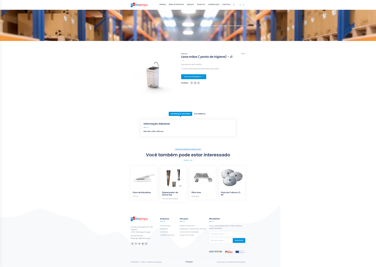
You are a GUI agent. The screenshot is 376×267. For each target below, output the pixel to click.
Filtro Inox (196, 192)
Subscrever (239, 240)
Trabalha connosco (167, 235)
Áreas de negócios (176, 4)
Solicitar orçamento (192, 77)
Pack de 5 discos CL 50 (230, 193)
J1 (182, 61)
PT (240, 5)
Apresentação (165, 226)
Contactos (164, 232)
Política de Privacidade (237, 262)
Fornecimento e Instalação (189, 232)
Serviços (190, 4)
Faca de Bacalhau (142, 192)
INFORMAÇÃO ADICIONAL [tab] (180, 114)
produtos (201, 4)
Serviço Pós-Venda (187, 235)
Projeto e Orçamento (187, 226)
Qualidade (164, 229)
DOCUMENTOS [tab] (199, 114)
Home (206, 26)
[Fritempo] (139, 5)
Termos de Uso (222, 262)
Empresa (163, 4)
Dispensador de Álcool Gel (170, 193)
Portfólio (226, 4)
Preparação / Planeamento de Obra (193, 229)
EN (243, 5)
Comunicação (213, 4)
